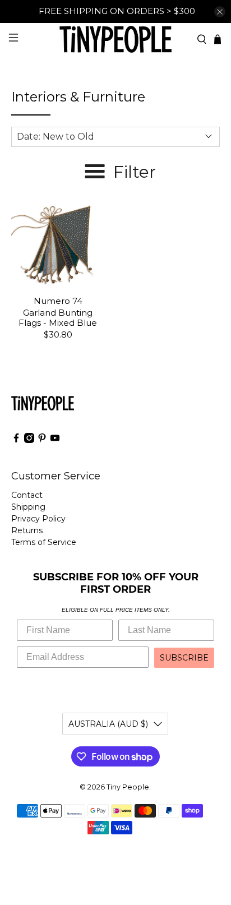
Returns (27, 530)
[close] (219, 11)
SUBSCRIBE (184, 658)
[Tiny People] (115, 39)
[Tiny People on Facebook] (16, 440)
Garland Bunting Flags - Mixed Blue (58, 317)
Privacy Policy (38, 519)
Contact (27, 495)
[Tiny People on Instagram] (29, 440)
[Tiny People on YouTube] (55, 440)
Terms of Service (43, 542)
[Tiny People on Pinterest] (42, 440)
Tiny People (128, 787)
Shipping (28, 507)
